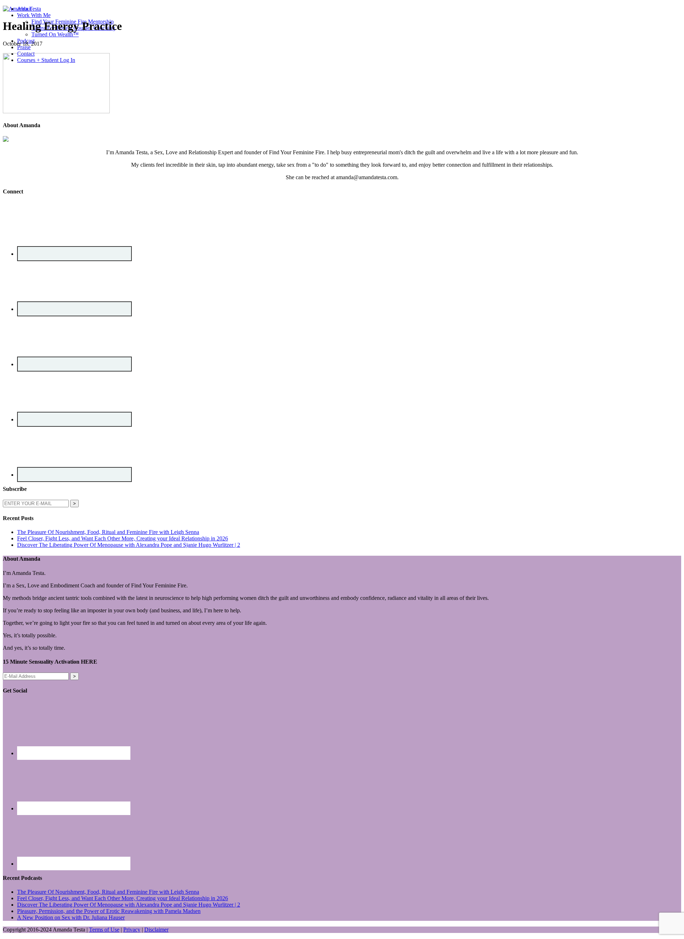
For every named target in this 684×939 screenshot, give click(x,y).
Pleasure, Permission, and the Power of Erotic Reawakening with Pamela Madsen (109, 911)
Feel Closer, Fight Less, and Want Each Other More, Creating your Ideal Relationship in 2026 (122, 538)
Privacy (131, 930)
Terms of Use (104, 930)
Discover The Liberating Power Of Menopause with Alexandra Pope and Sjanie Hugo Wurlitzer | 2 (128, 545)
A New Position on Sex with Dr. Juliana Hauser (71, 917)
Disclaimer (156, 930)
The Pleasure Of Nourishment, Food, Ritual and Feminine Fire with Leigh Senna (108, 532)
